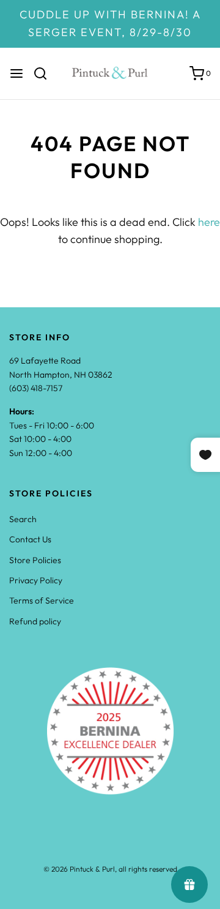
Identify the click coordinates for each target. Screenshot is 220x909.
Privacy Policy (35, 580)
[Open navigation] (16, 73)
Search (23, 519)
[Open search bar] (45, 73)
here (209, 222)
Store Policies (35, 560)
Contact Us (30, 539)
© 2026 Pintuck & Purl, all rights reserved (110, 868)
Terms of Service (41, 600)
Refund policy (35, 621)
